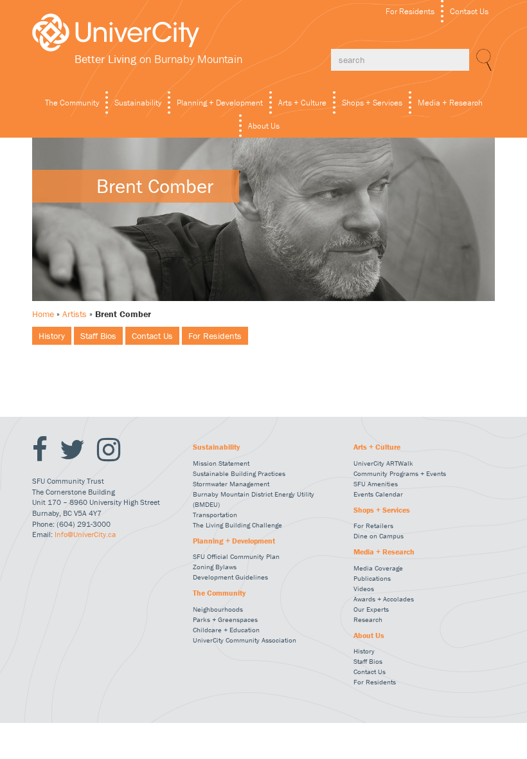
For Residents (410, 11)
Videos (363, 588)
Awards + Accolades (383, 598)
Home (43, 314)
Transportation (215, 514)
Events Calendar (378, 493)
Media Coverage (378, 567)
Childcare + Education (226, 629)
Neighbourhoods (218, 609)
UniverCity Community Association (244, 640)
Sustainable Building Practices (239, 473)
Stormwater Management (231, 483)
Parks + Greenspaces (225, 619)
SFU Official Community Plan (236, 556)
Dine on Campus (378, 535)
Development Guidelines (230, 576)
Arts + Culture (302, 102)
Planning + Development (220, 102)
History (52, 336)
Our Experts (371, 609)
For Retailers (373, 525)
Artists (74, 314)
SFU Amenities (375, 483)
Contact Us (469, 11)
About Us (264, 125)
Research (367, 619)
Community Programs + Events (399, 473)
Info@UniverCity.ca (85, 534)
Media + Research (450, 102)
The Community (72, 102)
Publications (372, 578)
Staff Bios (98, 336)
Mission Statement (221, 463)
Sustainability (137, 102)
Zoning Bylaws (215, 566)
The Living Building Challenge (237, 524)
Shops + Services (372, 102)
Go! (482, 60)
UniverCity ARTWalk (383, 463)
